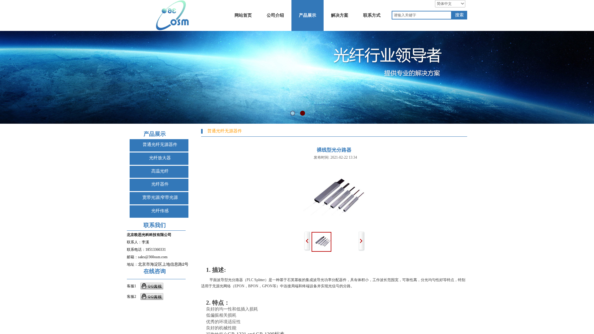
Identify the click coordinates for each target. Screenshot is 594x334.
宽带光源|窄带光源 (160, 197)
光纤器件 (160, 184)
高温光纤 (160, 171)
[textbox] (422, 15)
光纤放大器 (160, 158)
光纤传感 (160, 210)
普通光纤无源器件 (160, 144)
